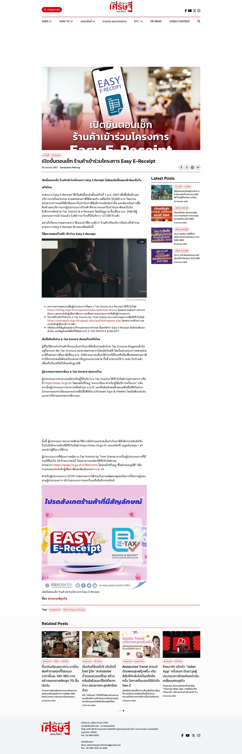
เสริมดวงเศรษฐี (181, 208)
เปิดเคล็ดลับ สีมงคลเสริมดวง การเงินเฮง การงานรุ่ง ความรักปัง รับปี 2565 (186, 215)
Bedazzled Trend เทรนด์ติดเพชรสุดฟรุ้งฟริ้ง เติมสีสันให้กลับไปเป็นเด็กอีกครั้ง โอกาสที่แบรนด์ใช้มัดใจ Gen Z (141, 676)
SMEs (45, 21)
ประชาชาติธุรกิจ (57, 598)
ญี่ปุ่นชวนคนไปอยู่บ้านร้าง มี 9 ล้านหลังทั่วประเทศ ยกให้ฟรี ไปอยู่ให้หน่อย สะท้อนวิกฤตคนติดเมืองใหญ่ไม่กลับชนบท (187, 197)
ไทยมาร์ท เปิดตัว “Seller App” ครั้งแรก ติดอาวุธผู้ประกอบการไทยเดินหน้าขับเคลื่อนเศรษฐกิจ (181, 673)
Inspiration (139, 661)
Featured (56, 155)
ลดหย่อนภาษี (55, 609)
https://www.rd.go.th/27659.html (75, 464)
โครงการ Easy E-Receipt (74, 609)
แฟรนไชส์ (86, 21)
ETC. (136, 21)
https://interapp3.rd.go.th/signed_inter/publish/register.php (84, 320)
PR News (156, 21)
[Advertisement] (121, 45)
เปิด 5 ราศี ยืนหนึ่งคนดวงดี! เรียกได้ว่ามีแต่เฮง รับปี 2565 (187, 256)
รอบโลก (187, 186)
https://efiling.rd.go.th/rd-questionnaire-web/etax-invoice (82, 310)
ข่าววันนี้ (46, 155)
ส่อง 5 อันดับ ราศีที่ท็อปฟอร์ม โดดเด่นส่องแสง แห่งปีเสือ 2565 (186, 237)
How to (64, 21)
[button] (118, 710)
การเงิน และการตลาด (115, 21)
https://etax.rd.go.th (58, 383)
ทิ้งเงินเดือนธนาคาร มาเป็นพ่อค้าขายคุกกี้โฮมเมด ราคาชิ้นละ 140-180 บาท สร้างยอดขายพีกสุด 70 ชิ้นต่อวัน (60, 676)
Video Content (179, 21)
